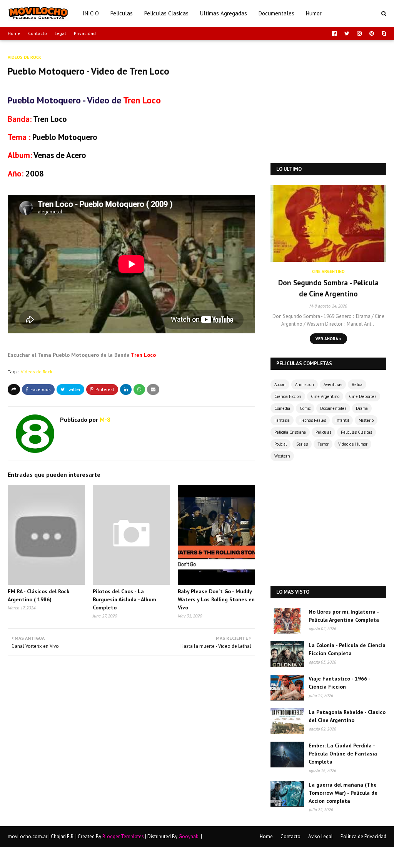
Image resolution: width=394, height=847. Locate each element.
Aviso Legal (320, 836)
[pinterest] (371, 33)
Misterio (366, 420)
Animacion (304, 384)
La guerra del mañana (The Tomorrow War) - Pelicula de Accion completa (343, 792)
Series (302, 444)
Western (282, 456)
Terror (323, 444)
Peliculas (323, 432)
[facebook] (334, 33)
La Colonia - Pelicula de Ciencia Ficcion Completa (347, 649)
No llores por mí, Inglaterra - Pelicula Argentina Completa (344, 615)
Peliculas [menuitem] (121, 13)
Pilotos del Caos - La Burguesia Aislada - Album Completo (124, 599)
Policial (280, 444)
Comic (305, 408)
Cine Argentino (325, 396)
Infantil (342, 420)
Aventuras (333, 384)
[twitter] (346, 33)
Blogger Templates (123, 836)
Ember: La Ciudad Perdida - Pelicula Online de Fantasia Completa (343, 753)
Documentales (333, 408)
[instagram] (359, 33)
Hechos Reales (312, 420)
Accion (279, 384)
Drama (362, 408)
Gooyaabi (189, 836)
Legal (60, 33)
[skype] (383, 33)
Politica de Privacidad (363, 836)
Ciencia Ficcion (287, 396)
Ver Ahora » (328, 338)
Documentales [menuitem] (276, 13)
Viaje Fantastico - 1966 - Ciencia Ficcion (339, 682)
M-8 (104, 419)
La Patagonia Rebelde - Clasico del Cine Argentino (347, 716)
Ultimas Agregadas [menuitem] (223, 13)
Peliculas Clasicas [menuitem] (166, 13)
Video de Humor (352, 444)
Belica (357, 384)
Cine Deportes (362, 396)
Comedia (282, 408)
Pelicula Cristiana (290, 432)
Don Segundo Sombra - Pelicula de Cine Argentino (328, 288)
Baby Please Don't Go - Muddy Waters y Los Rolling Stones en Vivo (216, 599)
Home (14, 33)
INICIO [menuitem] (91, 13)
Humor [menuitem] (314, 13)
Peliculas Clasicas (356, 432)
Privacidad (85, 33)
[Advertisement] (328, 101)
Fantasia (282, 420)
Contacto (37, 33)
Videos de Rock (36, 371)
